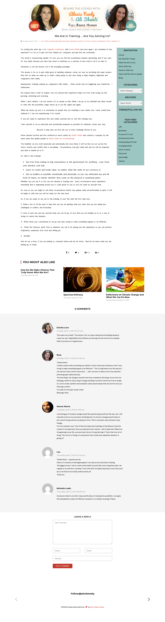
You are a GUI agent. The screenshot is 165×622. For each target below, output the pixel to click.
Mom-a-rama (124, 150)
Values (122, 161)
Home (121, 55)
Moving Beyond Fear (57, 41)
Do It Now (45, 41)
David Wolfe (74, 49)
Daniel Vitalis (76, 135)
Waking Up (115, 41)
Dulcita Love (63, 328)
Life (120, 127)
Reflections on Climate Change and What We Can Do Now (125, 296)
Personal (122, 153)
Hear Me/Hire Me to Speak (130, 74)
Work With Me (125, 66)
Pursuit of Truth (84, 41)
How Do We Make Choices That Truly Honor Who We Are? (37, 271)
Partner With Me (126, 70)
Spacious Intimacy (73, 295)
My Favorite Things (127, 59)
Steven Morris (63, 406)
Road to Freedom (98, 41)
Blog (121, 78)
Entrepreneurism (126, 138)
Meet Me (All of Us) (127, 63)
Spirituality (123, 157)
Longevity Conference (55, 49)
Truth (108, 41)
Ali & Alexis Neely (97, 607)
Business (122, 131)
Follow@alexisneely (82, 593)
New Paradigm (71, 41)
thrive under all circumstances (61, 138)
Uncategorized (125, 146)
